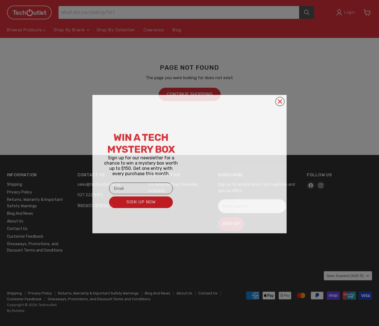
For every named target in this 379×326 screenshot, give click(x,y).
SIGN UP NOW (141, 200)
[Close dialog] (280, 100)
